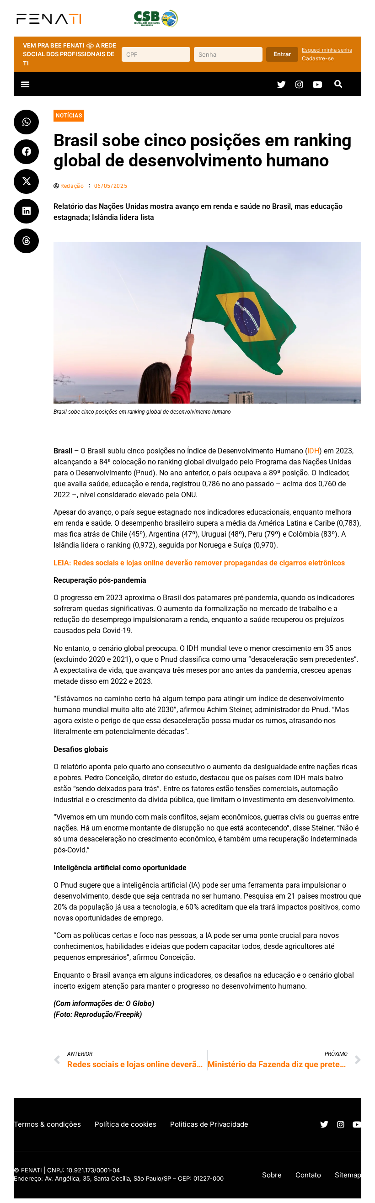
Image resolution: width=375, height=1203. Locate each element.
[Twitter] (281, 84)
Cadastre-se (318, 58)
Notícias (69, 115)
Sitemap (348, 1175)
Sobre (272, 1175)
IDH (313, 451)
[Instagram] (299, 84)
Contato (308, 1175)
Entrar (282, 54)
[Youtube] (317, 84)
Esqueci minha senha (327, 50)
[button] (25, 84)
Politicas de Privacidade (209, 1124)
